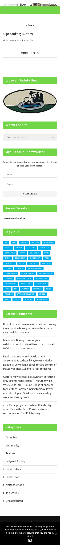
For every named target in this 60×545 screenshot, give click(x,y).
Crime (46, 253)
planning (25, 289)
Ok (30, 540)
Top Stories (12, 493)
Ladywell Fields (11, 274)
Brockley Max (49, 243)
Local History (26, 284)
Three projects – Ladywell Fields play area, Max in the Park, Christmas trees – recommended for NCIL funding (27, 409)
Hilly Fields (46, 263)
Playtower (37, 289)
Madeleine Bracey (13, 340)
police (48, 289)
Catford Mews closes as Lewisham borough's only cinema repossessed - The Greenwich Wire (29, 381)
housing (8, 268)
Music (7, 289)
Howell (7, 324)
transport (28, 299)
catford (19, 248)
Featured (11, 453)
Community (12, 445)
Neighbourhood (15, 485)
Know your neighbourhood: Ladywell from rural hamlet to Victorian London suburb (28, 344)
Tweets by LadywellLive (14, 218)
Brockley (35, 243)
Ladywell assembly (35, 268)
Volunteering (42, 299)
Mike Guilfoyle (41, 284)
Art (6, 243)
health (21, 263)
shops (7, 299)
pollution (8, 294)
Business (8, 248)
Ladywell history (27, 274)
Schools (42, 294)
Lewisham (8, 279)
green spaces (9, 263)
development (20, 258)
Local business (10, 284)
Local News (12, 477)
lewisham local (42, 279)
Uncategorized (14, 501)
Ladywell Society (45, 274)
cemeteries (31, 248)
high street (33, 263)
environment (35, 258)
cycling (7, 258)
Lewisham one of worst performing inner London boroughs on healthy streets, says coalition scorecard (29, 328)
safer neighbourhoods (26, 294)
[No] (56, 533)
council (22, 253)
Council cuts (35, 253)
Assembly (23, 243)
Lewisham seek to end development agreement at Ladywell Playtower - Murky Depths (27, 360)
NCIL (15, 289)
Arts (14, 243)
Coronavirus (10, 253)
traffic (17, 299)
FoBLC (47, 258)
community (44, 248)
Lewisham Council (24, 279)
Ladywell (19, 268)
